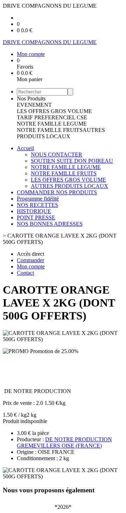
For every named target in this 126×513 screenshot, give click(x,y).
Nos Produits (31, 98)
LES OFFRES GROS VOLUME (54, 111)
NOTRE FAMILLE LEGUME (52, 124)
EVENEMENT (34, 105)
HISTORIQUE (34, 211)
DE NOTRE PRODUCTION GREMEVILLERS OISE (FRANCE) (64, 442)
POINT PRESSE (36, 217)
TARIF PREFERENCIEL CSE (52, 117)
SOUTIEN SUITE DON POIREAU (72, 161)
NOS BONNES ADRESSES (50, 224)
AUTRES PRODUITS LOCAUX (61, 133)
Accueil (25, 148)
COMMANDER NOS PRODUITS (57, 192)
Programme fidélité (38, 199)
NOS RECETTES (37, 205)
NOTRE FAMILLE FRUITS (50, 130)
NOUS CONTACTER (56, 154)
